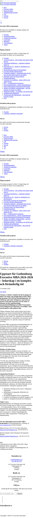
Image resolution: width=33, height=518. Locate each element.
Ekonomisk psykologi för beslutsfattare (15, 70)
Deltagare (6, 41)
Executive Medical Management (13, 71)
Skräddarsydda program (11, 12)
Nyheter (6, 16)
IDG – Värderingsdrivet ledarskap (13, 83)
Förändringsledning (9, 78)
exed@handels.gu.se (16, 459)
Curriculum (7, 39)
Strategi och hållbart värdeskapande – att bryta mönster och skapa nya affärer (17, 89)
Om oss (6, 17)
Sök (5, 146)
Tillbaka (2, 151)
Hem (5, 7)
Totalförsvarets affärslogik (11, 93)
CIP (5, 14)
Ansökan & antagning (10, 38)
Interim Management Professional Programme (17, 86)
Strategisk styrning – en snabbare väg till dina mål (18, 91)
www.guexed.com (5, 425)
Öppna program (8, 11)
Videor (6, 44)
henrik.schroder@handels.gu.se (9, 436)
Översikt (6, 34)
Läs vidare (3, 291)
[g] (18, 1)
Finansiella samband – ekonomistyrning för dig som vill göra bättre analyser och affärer (17, 74)
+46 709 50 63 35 (16, 461)
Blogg (5, 129)
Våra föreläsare (8, 43)
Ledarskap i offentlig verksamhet (13, 113)
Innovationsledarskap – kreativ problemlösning (17, 85)
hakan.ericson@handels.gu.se (8, 430)
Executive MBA (8, 9)
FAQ (5, 98)
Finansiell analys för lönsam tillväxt (14, 76)
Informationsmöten (9, 36)
